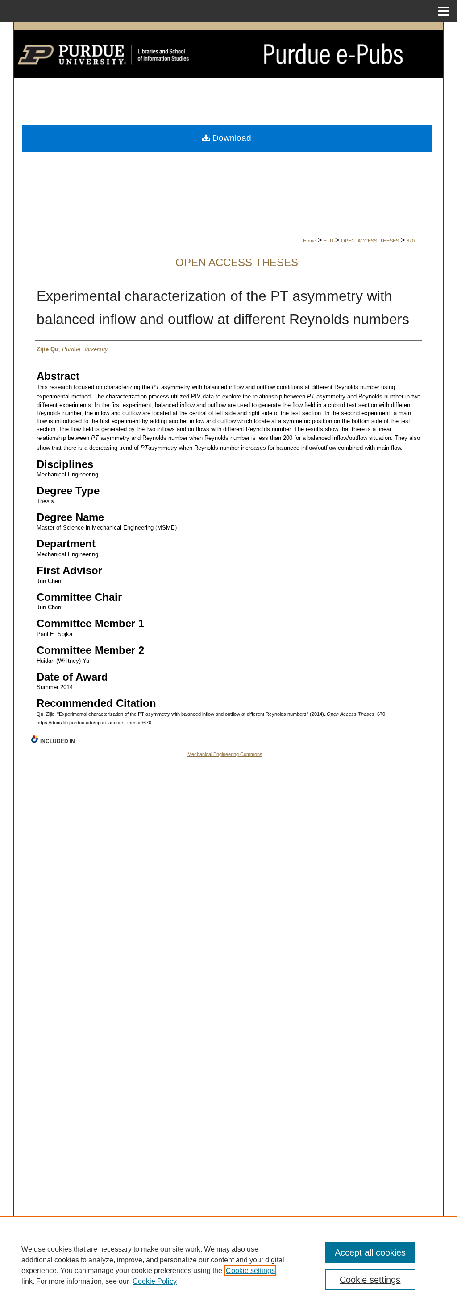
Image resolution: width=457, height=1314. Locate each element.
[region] (228, 1265)
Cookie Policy (155, 1281)
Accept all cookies (370, 1252)
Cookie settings (250, 1270)
